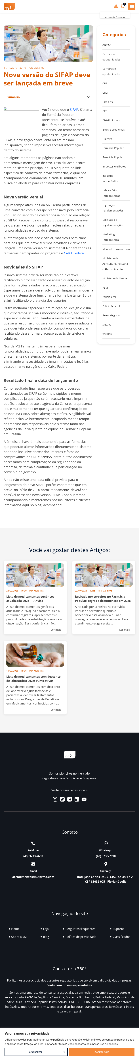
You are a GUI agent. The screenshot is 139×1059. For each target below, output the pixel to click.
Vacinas (107, 333)
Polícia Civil (109, 297)
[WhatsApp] (106, 843)
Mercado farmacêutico (116, 249)
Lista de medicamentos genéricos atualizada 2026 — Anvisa (30, 599)
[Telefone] (33, 843)
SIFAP (74, 109)
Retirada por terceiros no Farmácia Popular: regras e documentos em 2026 (103, 599)
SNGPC (106, 324)
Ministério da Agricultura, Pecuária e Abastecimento (115, 264)
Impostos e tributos (114, 166)
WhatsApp (105, 850)
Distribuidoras (111, 120)
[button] (131, 6)
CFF (104, 83)
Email (33, 871)
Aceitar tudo (101, 1051)
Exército (107, 138)
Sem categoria (111, 315)
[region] (69, 1043)
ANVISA (106, 45)
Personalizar (35, 1051)
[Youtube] (84, 799)
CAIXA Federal (74, 253)
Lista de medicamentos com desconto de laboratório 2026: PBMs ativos (33, 679)
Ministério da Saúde (114, 278)
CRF (104, 111)
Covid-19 (107, 102)
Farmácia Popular (113, 148)
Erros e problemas (113, 129)
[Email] (33, 864)
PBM (105, 287)
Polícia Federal (111, 306)
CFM (105, 92)
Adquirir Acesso (115, 17)
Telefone (33, 850)
